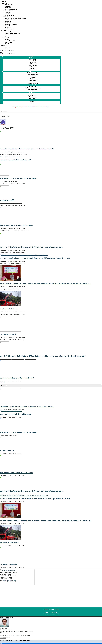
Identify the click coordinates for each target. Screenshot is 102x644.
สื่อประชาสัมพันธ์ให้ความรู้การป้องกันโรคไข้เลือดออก (16, 225)
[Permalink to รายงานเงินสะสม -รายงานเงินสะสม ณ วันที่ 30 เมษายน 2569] (4, 175)
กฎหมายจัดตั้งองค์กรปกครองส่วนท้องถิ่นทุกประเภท (15, 18)
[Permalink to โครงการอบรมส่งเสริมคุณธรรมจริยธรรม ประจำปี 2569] (10, 374)
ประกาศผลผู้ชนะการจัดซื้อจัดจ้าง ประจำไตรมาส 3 (15, 160)
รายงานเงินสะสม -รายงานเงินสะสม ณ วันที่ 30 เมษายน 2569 (18, 178)
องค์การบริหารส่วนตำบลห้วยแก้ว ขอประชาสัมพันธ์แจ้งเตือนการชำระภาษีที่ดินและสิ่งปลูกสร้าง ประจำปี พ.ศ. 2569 (35, 258)
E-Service (7, 39)
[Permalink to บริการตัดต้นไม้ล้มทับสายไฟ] (10, 331)
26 (4, 382)
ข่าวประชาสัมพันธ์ (20, 152)
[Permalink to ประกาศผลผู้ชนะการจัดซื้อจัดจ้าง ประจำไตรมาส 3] (11, 156)
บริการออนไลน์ (5, 37)
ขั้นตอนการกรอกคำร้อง (10, 34)
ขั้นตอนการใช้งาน (8, 42)
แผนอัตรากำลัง (8, 27)
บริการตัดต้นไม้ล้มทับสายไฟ (8, 334)
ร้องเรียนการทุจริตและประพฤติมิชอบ (12, 33)
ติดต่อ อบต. (4, 45)
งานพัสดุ (19, 163)
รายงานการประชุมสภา (9, 28)
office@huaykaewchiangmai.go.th (10, 580)
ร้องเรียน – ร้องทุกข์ (6, 30)
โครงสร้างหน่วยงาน (9, 10)
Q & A (6, 48)
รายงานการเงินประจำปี (7, 200)
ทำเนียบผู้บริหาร (8, 12)
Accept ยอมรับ (3, 637)
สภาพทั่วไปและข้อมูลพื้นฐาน (11, 9)
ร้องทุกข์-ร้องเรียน (8, 31)
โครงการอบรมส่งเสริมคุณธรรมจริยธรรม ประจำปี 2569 (17, 378)
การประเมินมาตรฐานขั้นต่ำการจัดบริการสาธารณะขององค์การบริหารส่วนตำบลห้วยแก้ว (27, 149)
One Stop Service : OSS (10, 40)
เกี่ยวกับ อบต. (5, 3)
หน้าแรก (4, 1)
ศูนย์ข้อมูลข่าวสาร (6, 16)
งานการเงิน (14, 181)
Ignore (8, 637)
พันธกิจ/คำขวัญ (8, 7)
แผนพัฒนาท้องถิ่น (8, 25)
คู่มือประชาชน (8, 21)
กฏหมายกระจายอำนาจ (9, 19)
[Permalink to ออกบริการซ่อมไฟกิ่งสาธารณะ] (10, 305)
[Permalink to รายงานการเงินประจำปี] (4, 196)
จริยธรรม (19, 381)
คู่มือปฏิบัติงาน (8, 22)
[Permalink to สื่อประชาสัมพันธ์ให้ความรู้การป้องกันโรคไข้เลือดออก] (10, 222)
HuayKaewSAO (13, 152)
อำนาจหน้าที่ (7, 13)
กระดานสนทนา (8, 46)
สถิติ (5, 36)
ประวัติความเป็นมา (9, 4)
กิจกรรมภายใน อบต (20, 359)
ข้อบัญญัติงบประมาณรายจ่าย (11, 24)
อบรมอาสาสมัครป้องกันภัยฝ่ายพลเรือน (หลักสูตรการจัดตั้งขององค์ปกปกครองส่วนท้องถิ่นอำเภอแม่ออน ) (31, 247)
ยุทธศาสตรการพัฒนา (9, 15)
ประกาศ (34, 359)
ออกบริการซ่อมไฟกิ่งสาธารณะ (9, 309)
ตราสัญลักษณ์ (8, 6)
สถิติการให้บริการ (8, 43)
